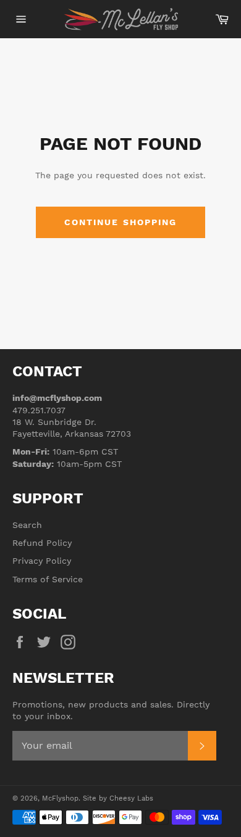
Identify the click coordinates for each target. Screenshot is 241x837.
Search (27, 525)
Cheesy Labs (131, 798)
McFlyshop (60, 798)
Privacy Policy (41, 561)
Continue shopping (120, 222)
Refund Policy (42, 543)
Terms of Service (47, 579)
